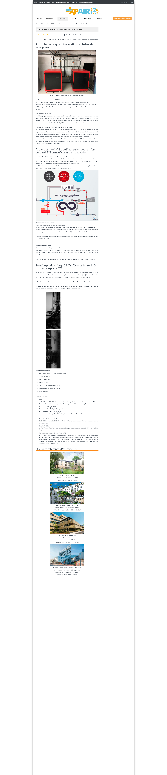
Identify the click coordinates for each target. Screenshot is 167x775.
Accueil (39, 19)
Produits (74, 19)
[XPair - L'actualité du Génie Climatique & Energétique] (83, 11)
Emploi (99, 19)
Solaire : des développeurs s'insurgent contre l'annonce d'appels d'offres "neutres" (69, 2)
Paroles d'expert (47, 24)
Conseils (62, 19)
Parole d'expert (43, 35)
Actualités (49, 19)
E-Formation (87, 19)
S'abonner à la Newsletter (122, 18)
